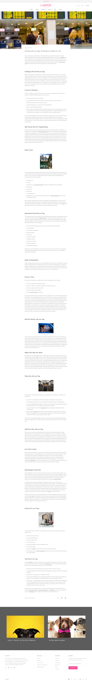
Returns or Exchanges (42, 665)
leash (63, 203)
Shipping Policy (40, 667)
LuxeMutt (63, 57)
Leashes (37, 9)
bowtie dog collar (55, 195)
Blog (55, 9)
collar (32, 496)
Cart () (87, 5)
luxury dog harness (43, 131)
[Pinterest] (14, 667)
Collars (31, 9)
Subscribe (73, 667)
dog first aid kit (57, 479)
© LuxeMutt (7, 679)
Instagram (31, 591)
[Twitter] (8, 667)
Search (82, 5)
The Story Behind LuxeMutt (57, 640)
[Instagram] (11, 667)
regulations (43, 407)
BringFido (33, 460)
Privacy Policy (40, 662)
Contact (60, 9)
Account (78, 5)
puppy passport (43, 218)
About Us (50, 9)
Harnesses (43, 9)
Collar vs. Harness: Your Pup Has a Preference (21, 640)
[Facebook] (5, 667)
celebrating (48, 563)
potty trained (34, 292)
